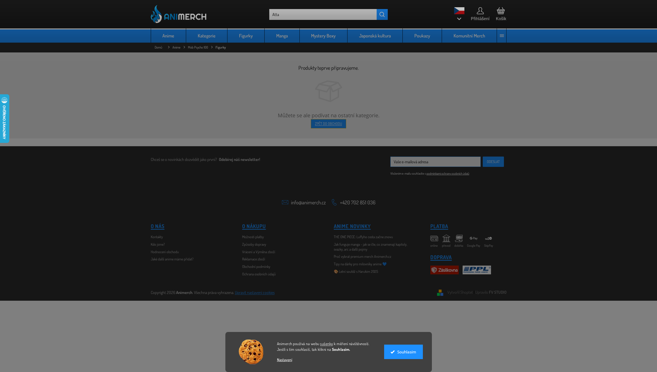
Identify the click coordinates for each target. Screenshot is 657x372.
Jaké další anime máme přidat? (172, 259)
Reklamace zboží (253, 259)
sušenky (326, 343)
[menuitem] (168, 35)
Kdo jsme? (158, 244)
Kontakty (157, 237)
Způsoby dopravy (254, 244)
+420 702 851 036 (357, 202)
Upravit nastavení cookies (255, 292)
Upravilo (490, 292)
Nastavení (284, 360)
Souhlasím (406, 351)
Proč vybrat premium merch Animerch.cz (362, 256)
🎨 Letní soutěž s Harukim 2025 (356, 271)
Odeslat (493, 161)
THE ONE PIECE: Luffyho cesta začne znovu (363, 237)
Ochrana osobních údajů (259, 274)
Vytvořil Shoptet (460, 292)
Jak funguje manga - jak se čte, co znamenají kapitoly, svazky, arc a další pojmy (370, 246)
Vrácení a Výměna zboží (258, 252)
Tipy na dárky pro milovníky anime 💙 (360, 264)
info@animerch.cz (308, 202)
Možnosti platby (253, 237)
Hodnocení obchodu (165, 252)
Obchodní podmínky (256, 266)
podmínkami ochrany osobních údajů (447, 173)
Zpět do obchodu (328, 123)
